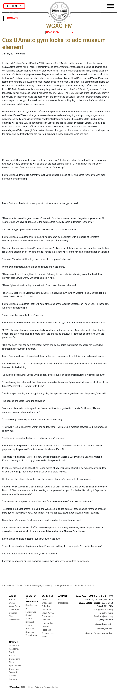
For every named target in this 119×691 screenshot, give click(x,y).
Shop (11, 616)
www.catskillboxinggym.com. (74, 561)
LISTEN (13, 6)
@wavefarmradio (103, 624)
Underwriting (48, 623)
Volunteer (46, 609)
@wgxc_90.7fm (104, 629)
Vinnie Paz (79, 585)
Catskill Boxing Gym (34, 585)
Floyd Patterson (65, 585)
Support (13, 613)
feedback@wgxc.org (103, 616)
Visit (60, 599)
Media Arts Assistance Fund (14, 649)
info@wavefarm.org (103, 609)
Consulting (14, 669)
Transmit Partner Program (13, 675)
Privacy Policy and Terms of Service (43, 687)
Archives (30, 629)
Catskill (6, 585)
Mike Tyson (50, 585)
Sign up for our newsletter (98, 633)
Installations (64, 603)
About (12, 599)
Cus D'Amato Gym (82, 89)
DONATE (14, 18)
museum (89, 585)
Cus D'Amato (16, 585)
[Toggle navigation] (110, 6)
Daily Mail (74, 93)
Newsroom (14, 619)
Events (12, 603)
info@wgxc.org (106, 613)
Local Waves (48, 613)
